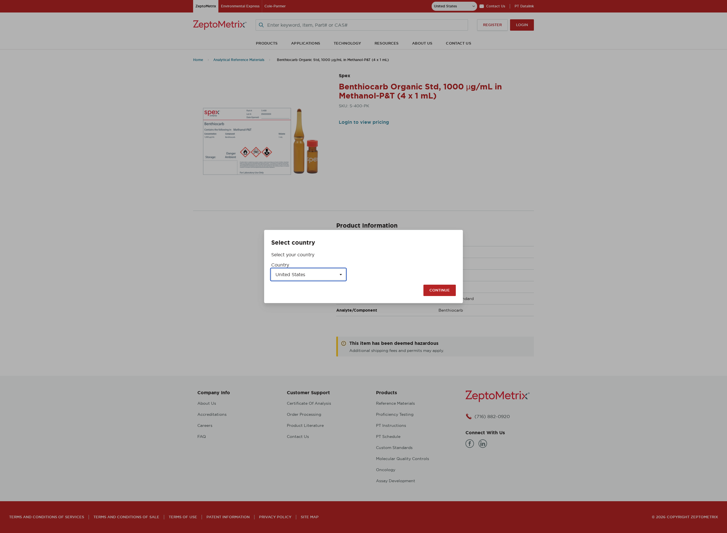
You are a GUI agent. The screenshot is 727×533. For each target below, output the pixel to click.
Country (280, 265)
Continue (439, 290)
